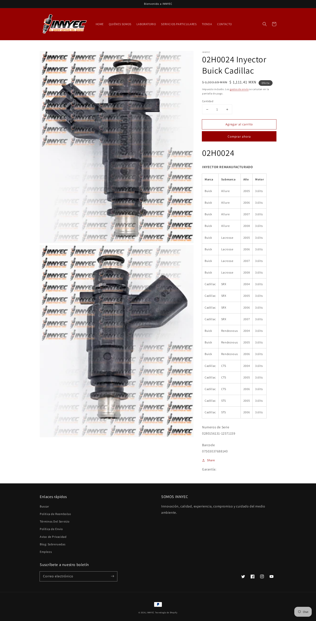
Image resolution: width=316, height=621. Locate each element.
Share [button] (211, 460)
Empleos (46, 552)
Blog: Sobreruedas (52, 544)
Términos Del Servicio (55, 521)
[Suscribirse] (112, 576)
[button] (264, 24)
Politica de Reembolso (55, 514)
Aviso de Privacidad (53, 537)
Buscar (44, 506)
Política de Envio (51, 529)
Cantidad (207, 101)
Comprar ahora (239, 136)
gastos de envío (239, 89)
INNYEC (150, 612)
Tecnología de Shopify (166, 612)
